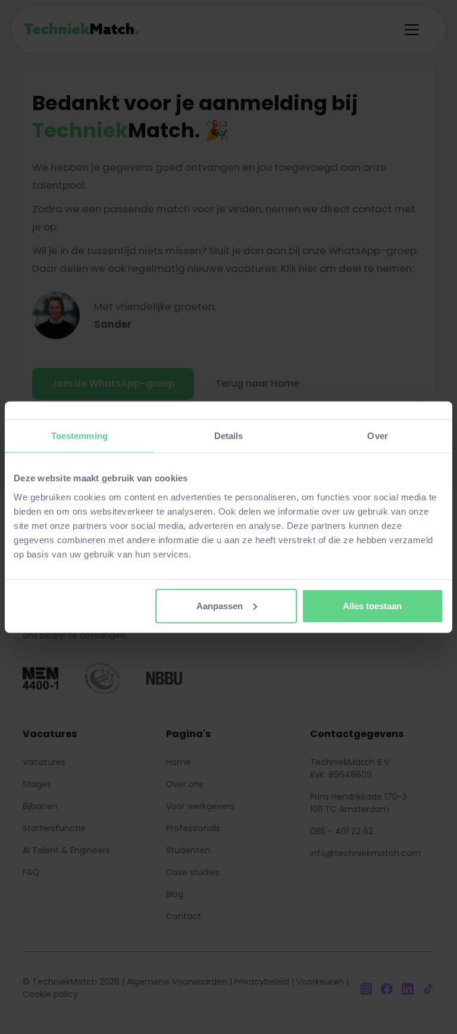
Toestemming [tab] (79, 436)
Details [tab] (228, 436)
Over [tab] (377, 436)
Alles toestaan (372, 605)
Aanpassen (219, 605)
